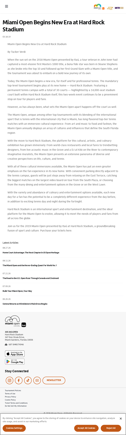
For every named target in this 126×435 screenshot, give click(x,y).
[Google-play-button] (15, 360)
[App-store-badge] (15, 351)
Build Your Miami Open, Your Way (17, 291)
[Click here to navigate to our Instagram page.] (9, 380)
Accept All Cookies (86, 428)
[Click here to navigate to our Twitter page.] (28, 380)
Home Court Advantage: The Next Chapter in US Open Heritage (31, 253)
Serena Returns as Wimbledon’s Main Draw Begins (25, 304)
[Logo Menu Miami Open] (108, 5)
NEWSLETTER (54, 380)
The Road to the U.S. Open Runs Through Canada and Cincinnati (31, 278)
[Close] (120, 418)
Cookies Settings (14, 428)
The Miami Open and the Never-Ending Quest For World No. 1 (30, 265)
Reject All (110, 428)
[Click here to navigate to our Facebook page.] (18, 380)
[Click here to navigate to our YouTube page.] (37, 380)
